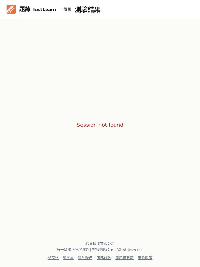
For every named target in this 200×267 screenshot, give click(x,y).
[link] (53, 258)
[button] (31, 9)
